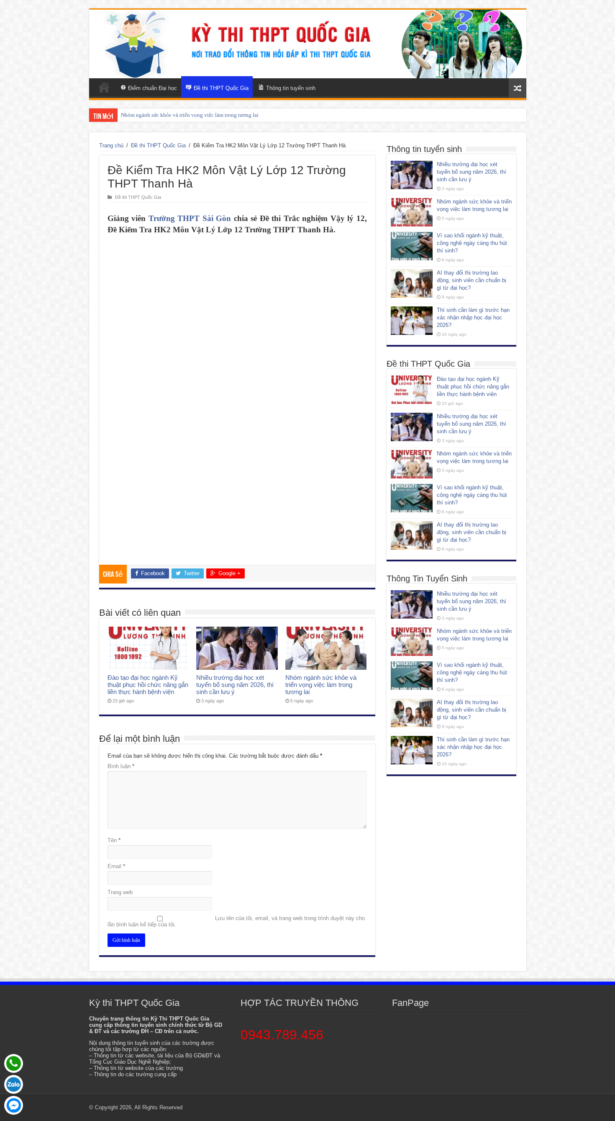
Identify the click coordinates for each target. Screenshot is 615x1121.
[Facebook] (13, 1105)
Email (116, 866)
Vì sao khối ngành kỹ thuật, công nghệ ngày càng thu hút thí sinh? (472, 243)
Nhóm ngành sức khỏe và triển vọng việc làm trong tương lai (190, 115)
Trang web (120, 892)
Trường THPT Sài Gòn (190, 218)
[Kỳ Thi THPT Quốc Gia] (104, 87)
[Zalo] (13, 1084)
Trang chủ (111, 145)
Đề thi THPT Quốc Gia (158, 145)
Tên (114, 840)
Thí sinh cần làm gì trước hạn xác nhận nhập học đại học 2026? (473, 317)
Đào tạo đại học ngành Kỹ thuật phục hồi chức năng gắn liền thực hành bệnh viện (148, 684)
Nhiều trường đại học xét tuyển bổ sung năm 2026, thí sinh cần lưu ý (235, 684)
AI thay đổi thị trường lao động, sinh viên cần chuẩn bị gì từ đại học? (471, 280)
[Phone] (13, 1063)
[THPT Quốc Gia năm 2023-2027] (307, 44)
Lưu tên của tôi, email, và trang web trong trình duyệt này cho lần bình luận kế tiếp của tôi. (236, 921)
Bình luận (121, 766)
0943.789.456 (282, 1034)
